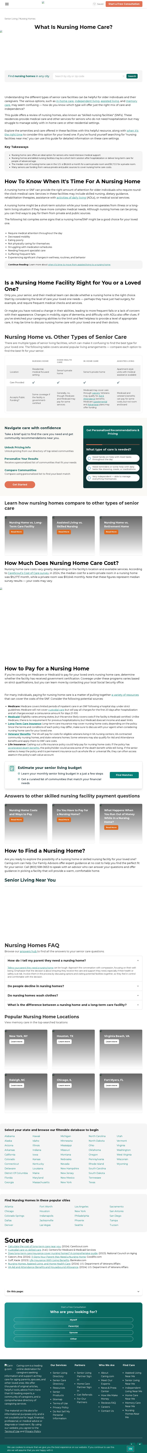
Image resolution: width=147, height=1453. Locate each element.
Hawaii (36, 1136)
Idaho (36, 1140)
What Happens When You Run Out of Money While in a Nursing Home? (119, 819)
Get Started (20, 484)
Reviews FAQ (108, 1402)
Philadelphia (82, 1215)
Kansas (36, 1159)
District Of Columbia (16, 1173)
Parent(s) (73, 1326)
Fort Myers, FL (113, 1082)
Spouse (73, 1332)
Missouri (65, 1150)
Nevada (65, 1164)
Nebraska (66, 1159)
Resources (59, 1387)
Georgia (9, 1182)
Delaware (10, 1168)
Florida (8, 1177)
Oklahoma (95, 1150)
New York (66, 1182)
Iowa (35, 1154)
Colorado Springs (14, 1215)
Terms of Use (12, 1431)
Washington (124, 1150)
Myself (73, 1320)
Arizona (9, 1145)
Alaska (8, 1140)
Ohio (91, 1145)
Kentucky (38, 1164)
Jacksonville (46, 1220)
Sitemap (57, 1399)
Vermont (122, 1140)
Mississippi (66, 1145)
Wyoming (122, 1164)
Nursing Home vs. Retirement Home (116, 527)
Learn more (16, 1041)
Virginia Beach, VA (116, 1039)
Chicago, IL (64, 1082)
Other (73, 1339)
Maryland (38, 1177)
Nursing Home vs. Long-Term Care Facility (25, 527)
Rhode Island (96, 1164)
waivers (96, 393)
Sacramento (117, 1206)
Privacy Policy (33, 1431)
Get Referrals (84, 1394)
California (10, 1154)
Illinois (36, 1145)
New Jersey (67, 1173)
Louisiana (38, 1168)
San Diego (115, 1215)
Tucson (114, 1225)
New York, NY (18, 1039)
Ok (130, 1449)
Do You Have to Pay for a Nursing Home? (72, 815)
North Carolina (97, 1136)
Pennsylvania (96, 1159)
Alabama (10, 1136)
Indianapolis (46, 1215)
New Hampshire (70, 1168)
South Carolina (97, 1168)
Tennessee (95, 1177)
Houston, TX (65, 1039)
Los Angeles (81, 1206)
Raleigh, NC (17, 1082)
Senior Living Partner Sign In (84, 1376)
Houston (45, 1211)
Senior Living (11, 18)
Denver (9, 1225)
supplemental (100, 401)
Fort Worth (46, 1206)
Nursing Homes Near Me (132, 1414)
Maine (36, 1173)
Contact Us (107, 1411)
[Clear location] (123, 76)
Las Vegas (45, 1225)
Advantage (93, 404)
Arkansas (10, 1150)
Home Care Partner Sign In (84, 1387)
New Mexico (68, 1177)
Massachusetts (41, 1182)
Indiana (37, 1150)
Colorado (10, 1159)
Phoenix (79, 1220)
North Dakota (97, 1140)
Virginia (121, 1145)
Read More (16, 532)
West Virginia (124, 1154)
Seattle (79, 1225)
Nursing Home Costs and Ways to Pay (23, 815)
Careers (105, 1407)
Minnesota (66, 1140)
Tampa (114, 1220)
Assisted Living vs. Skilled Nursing (70, 527)
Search (132, 76)
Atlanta (9, 1206)
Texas (92, 1182)
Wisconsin (122, 1159)
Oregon (93, 1154)
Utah (119, 1136)
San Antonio (117, 1211)
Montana (66, 1154)
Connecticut (12, 1164)
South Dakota (97, 1173)
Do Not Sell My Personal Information (61, 1415)
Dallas (8, 1220)
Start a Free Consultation (124, 4)
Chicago (9, 1211)
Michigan (66, 1136)
